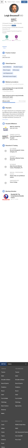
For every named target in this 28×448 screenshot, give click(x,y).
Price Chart (18, 439)
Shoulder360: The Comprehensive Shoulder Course (17, 196)
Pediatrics (3, 387)
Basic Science (4, 406)
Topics (3, 436)
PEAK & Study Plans (20, 424)
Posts (2, 443)
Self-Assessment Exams (21, 432)
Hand (2, 394)
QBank (3, 428)
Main (4, 48)
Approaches (18, 406)
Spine (2, 376)
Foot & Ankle (4, 398)
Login (24, 1)
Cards (2, 424)
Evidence (3, 439)
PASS (16, 428)
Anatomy (3, 409)
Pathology (3, 402)
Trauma (3, 372)
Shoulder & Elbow (5, 379)
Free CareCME (19, 436)
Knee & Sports (5, 383)
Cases (3, 432)
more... (3, 413)
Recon (3, 391)
